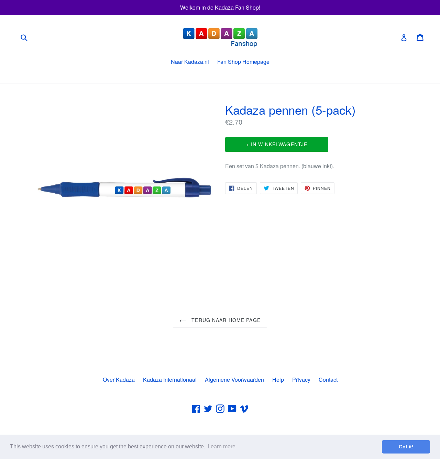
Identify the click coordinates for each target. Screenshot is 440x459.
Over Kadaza (119, 379)
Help (278, 379)
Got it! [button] (406, 446)
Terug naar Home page (225, 320)
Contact (328, 379)
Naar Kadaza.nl (190, 62)
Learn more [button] (221, 446)
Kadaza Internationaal (170, 379)
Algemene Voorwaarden (234, 379)
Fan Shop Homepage (243, 62)
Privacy (301, 379)
